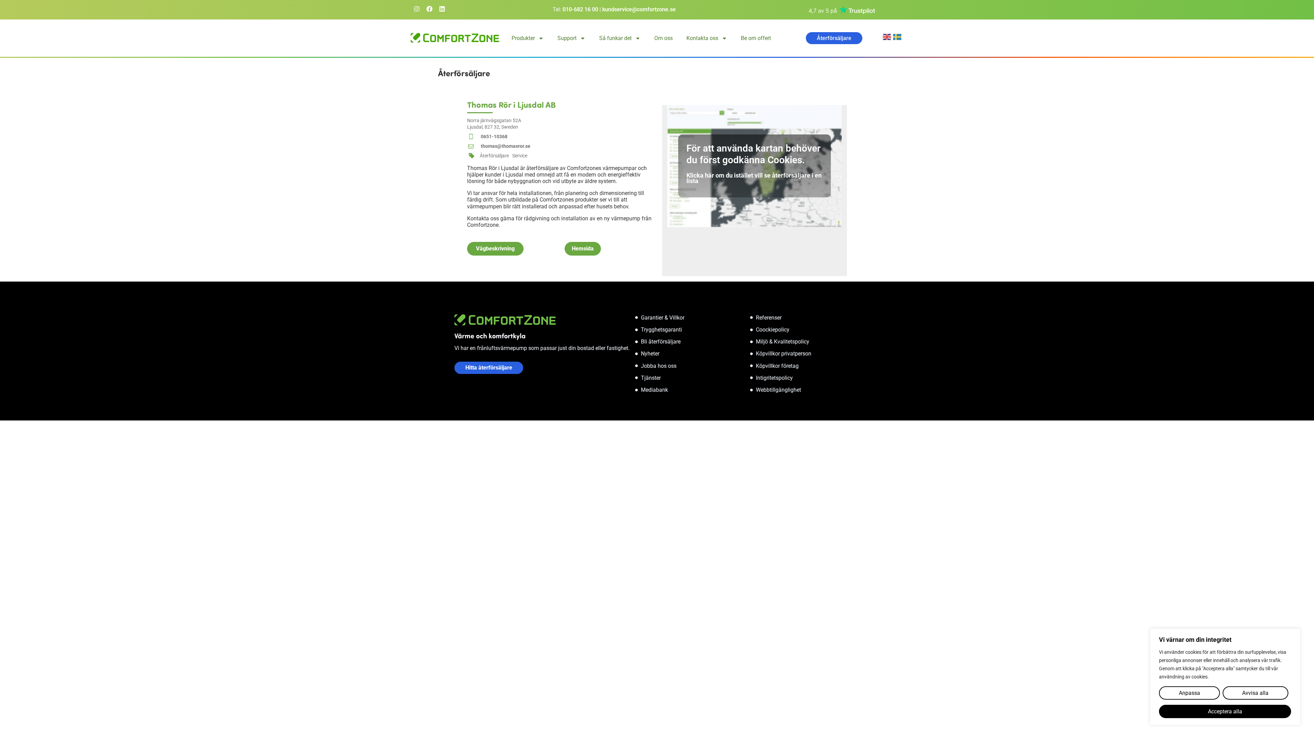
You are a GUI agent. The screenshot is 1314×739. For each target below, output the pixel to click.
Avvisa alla (1255, 693)
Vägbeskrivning (495, 248)
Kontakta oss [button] (702, 38)
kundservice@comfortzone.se (639, 9)
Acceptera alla (1225, 711)
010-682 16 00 (580, 9)
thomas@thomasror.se (505, 146)
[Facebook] (429, 9)
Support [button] (567, 38)
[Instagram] (417, 9)
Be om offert (756, 38)
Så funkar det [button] (615, 38)
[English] (888, 36)
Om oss (663, 38)
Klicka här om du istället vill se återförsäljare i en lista (754, 178)
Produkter (523, 38)
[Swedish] (898, 36)
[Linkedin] (442, 9)
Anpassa (1189, 693)
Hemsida (583, 248)
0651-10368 (494, 136)
